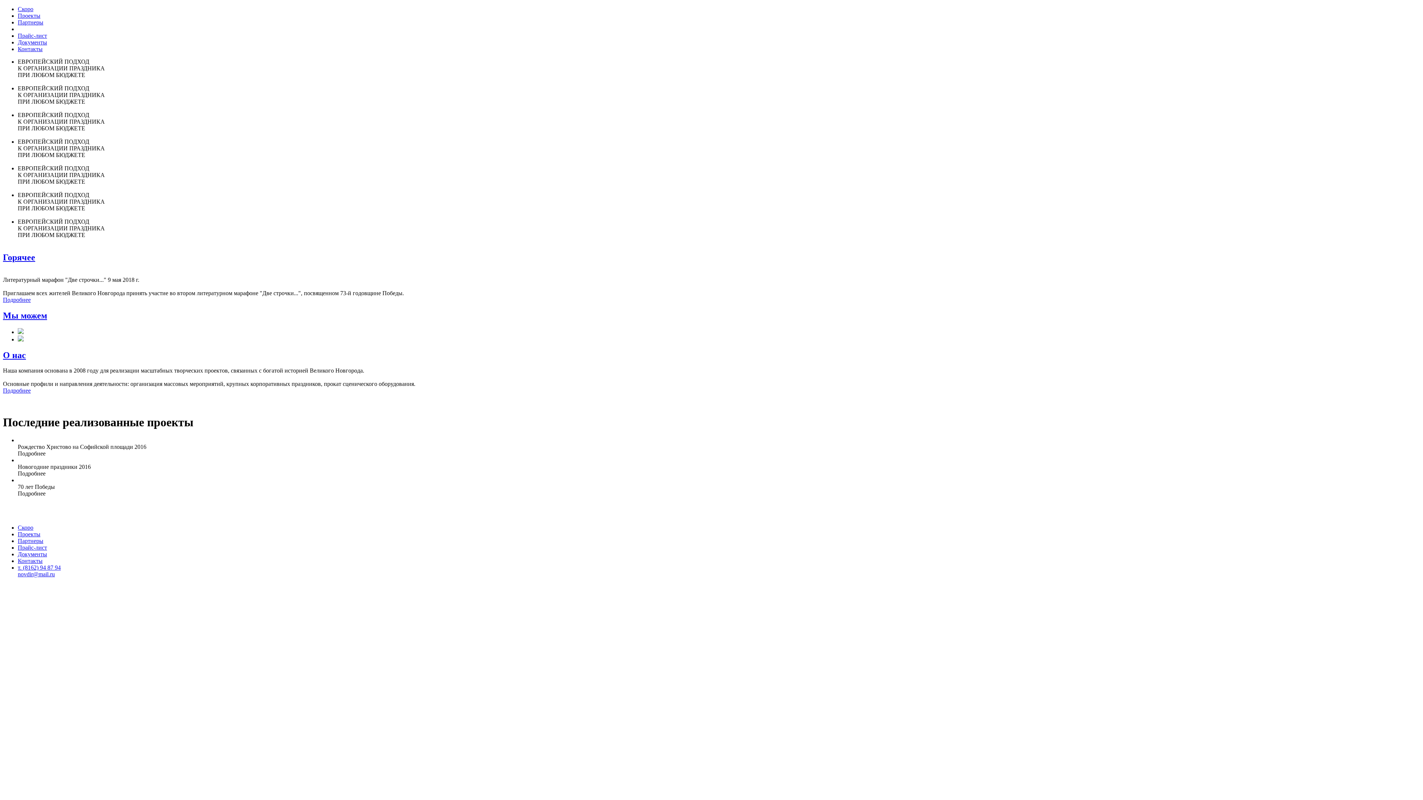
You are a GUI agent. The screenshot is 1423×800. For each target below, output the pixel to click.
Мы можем (25, 315)
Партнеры (30, 22)
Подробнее (17, 300)
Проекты (29, 16)
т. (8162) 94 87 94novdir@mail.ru (39, 570)
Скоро (25, 9)
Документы (32, 42)
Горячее (19, 257)
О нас (14, 355)
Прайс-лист (32, 36)
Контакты (30, 49)
